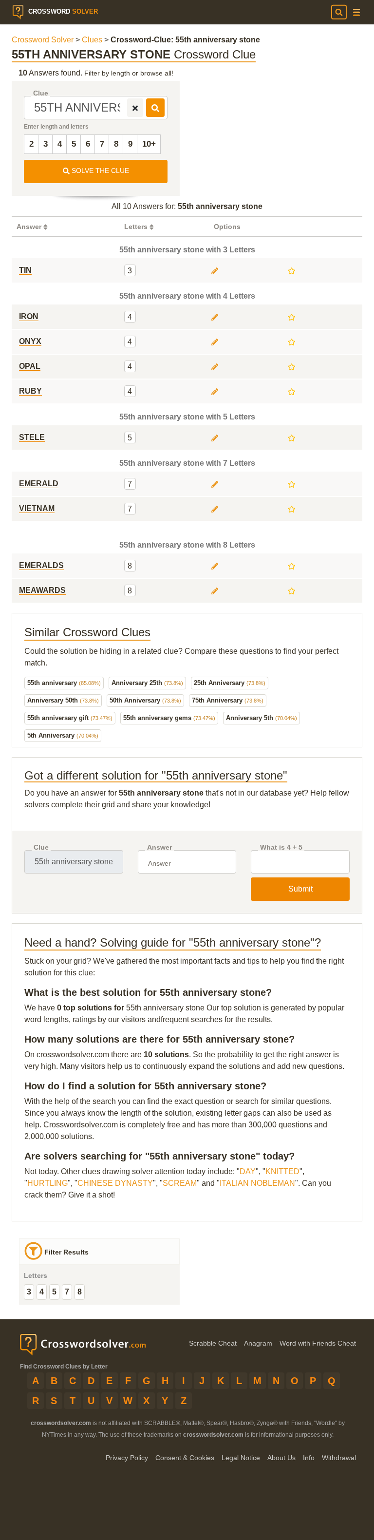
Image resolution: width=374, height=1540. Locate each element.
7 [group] (67, 1292)
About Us (281, 1458)
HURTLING (47, 1183)
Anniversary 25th (147, 682)
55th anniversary (64, 682)
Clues (92, 40)
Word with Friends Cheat (318, 1343)
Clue (40, 93)
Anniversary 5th (261, 718)
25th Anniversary (229, 682)
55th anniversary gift (69, 718)
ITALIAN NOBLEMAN (257, 1183)
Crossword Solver (43, 40)
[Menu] (356, 12)
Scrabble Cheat (213, 1343)
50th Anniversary (145, 700)
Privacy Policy (127, 1458)
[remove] (135, 107)
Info (309, 1458)
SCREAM (180, 1183)
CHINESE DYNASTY (115, 1183)
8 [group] (79, 1292)
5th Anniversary (62, 735)
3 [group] (29, 1292)
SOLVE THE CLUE (99, 170)
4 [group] (41, 1292)
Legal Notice (241, 1458)
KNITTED (282, 1171)
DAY (248, 1171)
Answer (159, 847)
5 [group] (54, 1292)
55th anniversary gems (169, 718)
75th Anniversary (227, 700)
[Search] (339, 12)
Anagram (258, 1343)
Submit (300, 889)
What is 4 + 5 (281, 847)
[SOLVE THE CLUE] (155, 107)
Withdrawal (339, 1458)
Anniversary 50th (63, 700)
